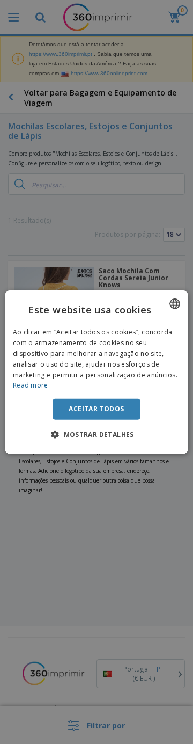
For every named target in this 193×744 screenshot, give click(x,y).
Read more (30, 385)
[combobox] (174, 303)
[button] (96, 433)
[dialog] (96, 372)
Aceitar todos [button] (96, 408)
